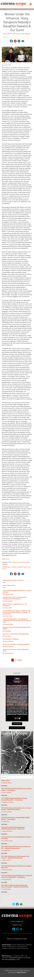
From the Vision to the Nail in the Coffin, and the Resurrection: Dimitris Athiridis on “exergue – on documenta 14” (16, 612)
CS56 (4, 33)
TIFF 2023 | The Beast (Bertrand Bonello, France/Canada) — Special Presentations (14, 886)
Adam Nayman (8, 601)
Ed (5, 582)
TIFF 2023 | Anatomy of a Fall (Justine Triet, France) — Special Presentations (15, 857)
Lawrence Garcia (9, 653)
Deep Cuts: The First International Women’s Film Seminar (16, 627)
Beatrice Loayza (9, 594)
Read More (4, 785)
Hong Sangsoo (6, 567)
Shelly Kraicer (7, 792)
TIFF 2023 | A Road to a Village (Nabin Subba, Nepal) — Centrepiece (15, 818)
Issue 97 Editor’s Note (9, 585)
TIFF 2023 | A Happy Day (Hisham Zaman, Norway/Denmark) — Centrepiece (14, 799)
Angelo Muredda (7, 831)
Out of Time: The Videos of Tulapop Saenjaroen (16, 644)
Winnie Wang (6, 821)
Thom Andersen (8, 641)
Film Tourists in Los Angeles (11, 639)
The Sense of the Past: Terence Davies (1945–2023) (16, 650)
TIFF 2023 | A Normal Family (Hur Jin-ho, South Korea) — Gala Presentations (16, 808)
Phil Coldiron (7, 636)
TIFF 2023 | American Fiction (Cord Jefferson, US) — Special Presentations (16, 847)
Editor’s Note (5, 780)
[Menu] (30, 4)
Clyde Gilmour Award (15, 957)
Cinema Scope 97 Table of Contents (13, 580)
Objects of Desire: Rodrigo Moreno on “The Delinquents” (15, 604)
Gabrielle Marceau (8, 802)
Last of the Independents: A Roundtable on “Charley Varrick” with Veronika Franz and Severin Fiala (17, 620)
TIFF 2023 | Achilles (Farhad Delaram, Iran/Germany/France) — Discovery (13, 828)
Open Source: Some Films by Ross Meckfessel (16, 634)
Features (9, 33)
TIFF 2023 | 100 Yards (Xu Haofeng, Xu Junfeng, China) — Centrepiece (16, 789)
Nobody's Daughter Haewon (20, 567)
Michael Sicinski (7, 811)
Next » (20, 660)
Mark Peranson (7, 782)
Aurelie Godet (7, 860)
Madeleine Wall (7, 879)
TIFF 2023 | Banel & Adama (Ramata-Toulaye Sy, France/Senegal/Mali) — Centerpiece (16, 876)
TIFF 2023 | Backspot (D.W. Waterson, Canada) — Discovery (17, 866)
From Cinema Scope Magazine (22, 33)
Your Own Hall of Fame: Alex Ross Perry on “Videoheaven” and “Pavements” (15, 598)
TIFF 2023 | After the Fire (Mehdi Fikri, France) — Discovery (16, 837)
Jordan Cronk (6, 559)
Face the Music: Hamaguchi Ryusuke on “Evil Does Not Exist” (17, 591)
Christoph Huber (8, 624)
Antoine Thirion (8, 616)
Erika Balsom (7, 631)
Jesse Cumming (8, 646)
